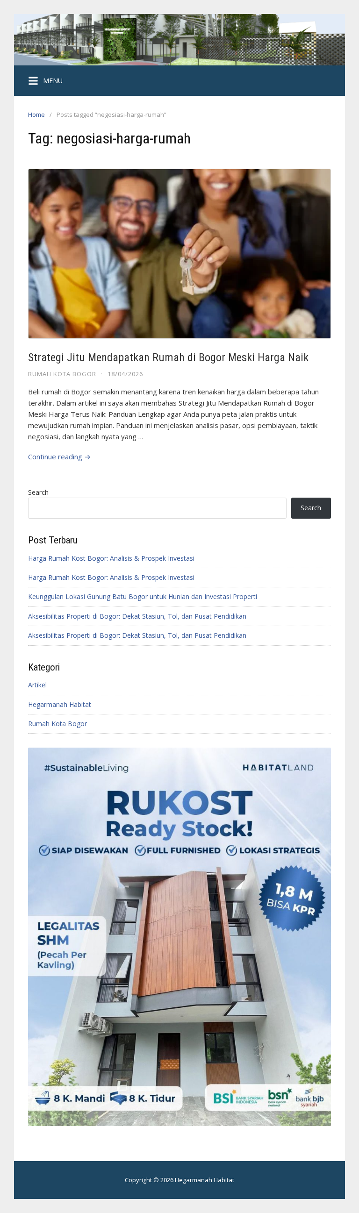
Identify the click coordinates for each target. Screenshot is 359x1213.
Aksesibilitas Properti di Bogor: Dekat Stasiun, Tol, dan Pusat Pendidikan (137, 616)
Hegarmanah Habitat (59, 704)
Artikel (37, 684)
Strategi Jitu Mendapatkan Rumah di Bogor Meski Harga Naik (168, 357)
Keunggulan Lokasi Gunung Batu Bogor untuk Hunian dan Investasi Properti (142, 596)
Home (36, 114)
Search (38, 492)
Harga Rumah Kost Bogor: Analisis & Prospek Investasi (111, 558)
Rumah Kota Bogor (62, 374)
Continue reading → (59, 456)
